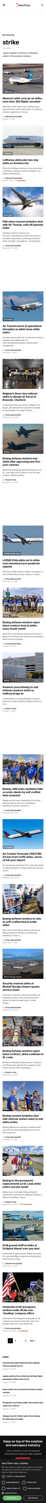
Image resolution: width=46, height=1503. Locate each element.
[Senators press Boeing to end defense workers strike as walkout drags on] (23, 667)
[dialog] (23, 1481)
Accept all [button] (12, 1498)
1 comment (21, 181)
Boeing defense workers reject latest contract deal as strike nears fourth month (21, 625)
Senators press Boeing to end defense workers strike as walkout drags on (20, 690)
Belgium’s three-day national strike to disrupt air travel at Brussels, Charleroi (20, 396)
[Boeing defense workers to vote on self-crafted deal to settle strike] (23, 899)
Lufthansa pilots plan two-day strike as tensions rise (20, 161)
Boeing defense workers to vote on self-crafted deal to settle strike (22, 922)
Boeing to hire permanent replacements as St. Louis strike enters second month (22, 1183)
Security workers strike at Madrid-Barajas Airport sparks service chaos (21, 986)
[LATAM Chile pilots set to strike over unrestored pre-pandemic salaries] (23, 541)
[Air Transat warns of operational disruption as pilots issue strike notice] (23, 306)
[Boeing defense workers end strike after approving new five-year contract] (23, 439)
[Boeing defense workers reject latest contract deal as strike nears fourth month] (23, 603)
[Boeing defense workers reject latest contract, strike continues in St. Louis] (23, 1031)
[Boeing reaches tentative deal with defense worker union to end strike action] (23, 1096)
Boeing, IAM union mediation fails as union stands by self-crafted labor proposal (23, 792)
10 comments (26, 1204)
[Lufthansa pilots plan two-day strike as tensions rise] (23, 140)
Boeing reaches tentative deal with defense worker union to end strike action (23, 1119)
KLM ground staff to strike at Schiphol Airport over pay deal (21, 1247)
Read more (23, 1472)
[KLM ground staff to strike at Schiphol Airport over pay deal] (23, 1226)
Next (32, 1341)
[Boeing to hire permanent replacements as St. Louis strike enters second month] (23, 1161)
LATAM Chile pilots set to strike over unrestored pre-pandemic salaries (21, 563)
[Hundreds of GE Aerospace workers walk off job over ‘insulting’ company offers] (23, 1287)
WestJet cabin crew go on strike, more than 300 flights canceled (22, 100)
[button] (4, 5)
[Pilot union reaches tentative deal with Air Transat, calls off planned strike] (23, 202)
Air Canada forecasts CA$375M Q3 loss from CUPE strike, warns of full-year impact (22, 857)
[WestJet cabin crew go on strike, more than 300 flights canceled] (23, 79)
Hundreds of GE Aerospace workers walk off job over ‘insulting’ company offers (19, 1310)
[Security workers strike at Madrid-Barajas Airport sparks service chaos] (23, 964)
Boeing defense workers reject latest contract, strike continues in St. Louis (23, 1054)
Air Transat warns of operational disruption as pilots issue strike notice (22, 329)
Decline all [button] (33, 1498)
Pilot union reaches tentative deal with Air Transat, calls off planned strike (23, 224)
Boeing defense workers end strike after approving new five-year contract (22, 461)
